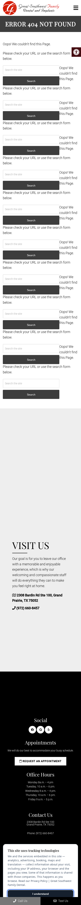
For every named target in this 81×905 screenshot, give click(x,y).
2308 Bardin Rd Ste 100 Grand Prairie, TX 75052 (40, 823)
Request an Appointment (42, 761)
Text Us (62, 901)
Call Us (22, 901)
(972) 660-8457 (27, 608)
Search (31, 394)
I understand (40, 893)
